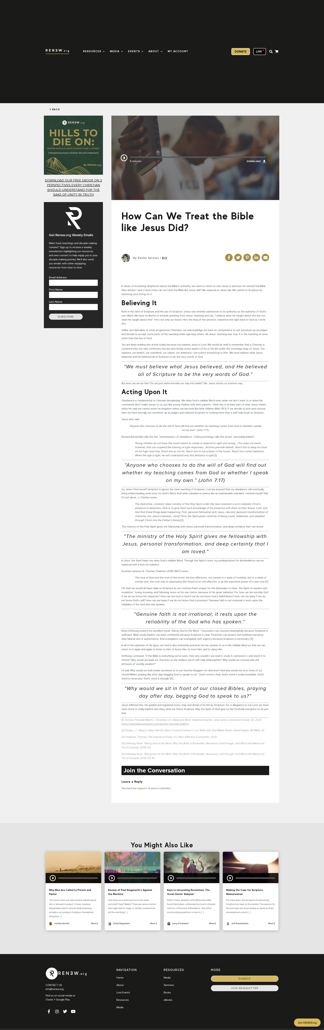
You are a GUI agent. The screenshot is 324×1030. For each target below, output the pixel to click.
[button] (271, 51)
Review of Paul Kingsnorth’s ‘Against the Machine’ (132, 867)
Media (114, 51)
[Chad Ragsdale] (109, 925)
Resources (92, 51)
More (94, 923)
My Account (178, 51)
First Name (56, 289)
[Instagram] (57, 1011)
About (153, 51)
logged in (142, 788)
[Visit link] (276, 52)
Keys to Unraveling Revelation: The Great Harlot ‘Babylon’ (191, 867)
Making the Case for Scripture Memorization (250, 867)
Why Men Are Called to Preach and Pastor (73, 867)
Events (134, 51)
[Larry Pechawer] (168, 925)
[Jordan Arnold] (50, 925)
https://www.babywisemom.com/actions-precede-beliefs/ (155, 724)
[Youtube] (73, 1011)
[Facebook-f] (49, 1011)
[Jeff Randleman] (228, 925)
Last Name (55, 301)
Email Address (58, 277)
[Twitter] (65, 1011)
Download (254, 161)
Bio (164, 258)
